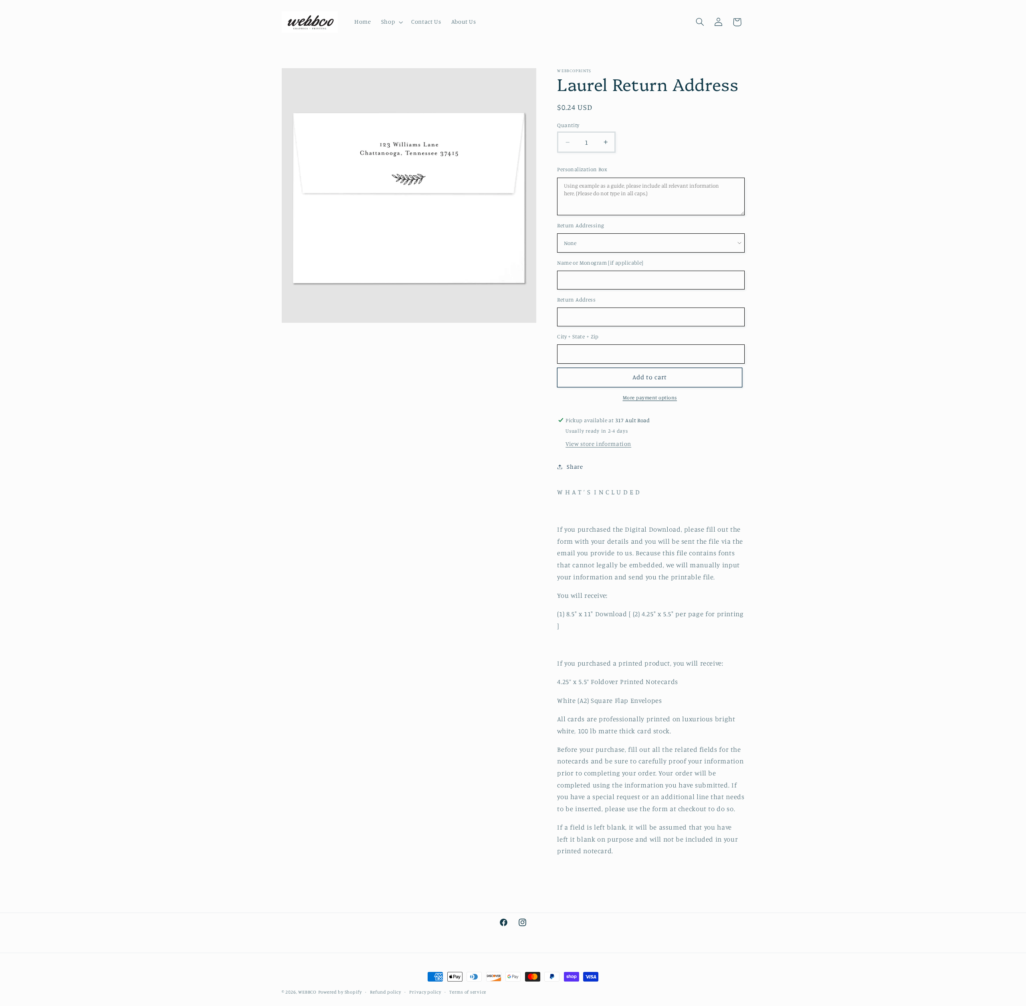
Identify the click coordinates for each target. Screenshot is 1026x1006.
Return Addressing (580, 225)
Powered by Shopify (340, 992)
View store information (598, 443)
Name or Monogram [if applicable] (600, 262)
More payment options (650, 398)
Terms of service (467, 992)
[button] (391, 22)
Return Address (576, 299)
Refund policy (385, 992)
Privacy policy (425, 992)
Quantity (568, 125)
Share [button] (575, 466)
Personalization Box (582, 169)
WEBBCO (307, 992)
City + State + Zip (578, 336)
